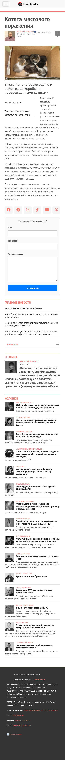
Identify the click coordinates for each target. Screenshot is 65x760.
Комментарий (15, 254)
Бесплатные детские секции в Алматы (23, 308)
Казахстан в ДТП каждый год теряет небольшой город (34, 591)
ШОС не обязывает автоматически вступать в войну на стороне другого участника (31, 324)
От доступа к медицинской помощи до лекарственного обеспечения (35, 626)
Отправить (33, 288)
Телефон (13, 240)
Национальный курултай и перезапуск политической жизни (35, 646)
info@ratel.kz (18, 715)
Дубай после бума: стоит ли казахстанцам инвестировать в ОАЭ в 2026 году (36, 522)
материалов (40, 679)
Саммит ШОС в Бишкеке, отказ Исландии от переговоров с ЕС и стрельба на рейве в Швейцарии (37, 454)
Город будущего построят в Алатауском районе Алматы (35, 487)
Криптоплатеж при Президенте (31, 576)
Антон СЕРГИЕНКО (25, 31)
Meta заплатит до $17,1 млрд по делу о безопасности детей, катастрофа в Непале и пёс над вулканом (31, 333)
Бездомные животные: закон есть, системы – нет (37, 557)
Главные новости (18, 302)
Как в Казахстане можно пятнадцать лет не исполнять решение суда (31, 315)
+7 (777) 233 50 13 (22, 720)
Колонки (11, 398)
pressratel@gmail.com (21, 725)
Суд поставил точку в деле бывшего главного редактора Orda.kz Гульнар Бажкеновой (34, 471)
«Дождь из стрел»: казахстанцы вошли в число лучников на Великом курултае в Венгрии (36, 422)
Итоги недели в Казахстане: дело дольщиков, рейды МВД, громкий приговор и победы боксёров (37, 506)
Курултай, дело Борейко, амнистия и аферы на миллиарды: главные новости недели (38, 540)
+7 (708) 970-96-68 (32, 710)
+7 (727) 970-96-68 (49, 710)
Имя (10, 227)
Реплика (11, 357)
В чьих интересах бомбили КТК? (32, 607)
